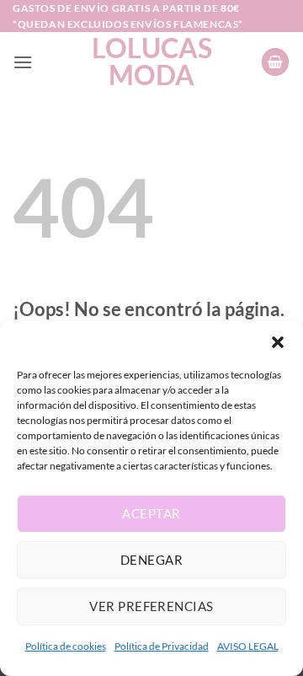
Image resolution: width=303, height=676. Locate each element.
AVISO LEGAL (248, 646)
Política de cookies (65, 646)
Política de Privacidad (161, 646)
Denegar (151, 559)
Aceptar (151, 513)
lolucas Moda (152, 62)
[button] (277, 342)
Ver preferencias (151, 606)
